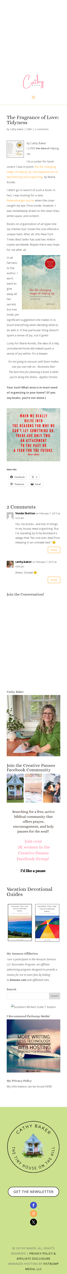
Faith (29, 129)
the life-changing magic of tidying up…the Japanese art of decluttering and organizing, (32, 172)
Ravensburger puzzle (20, 200)
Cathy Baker (17, 129)
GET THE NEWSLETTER (33, 1191)
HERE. (48, 1086)
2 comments (42, 129)
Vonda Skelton (25, 513)
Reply (54, 549)
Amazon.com (18, 980)
